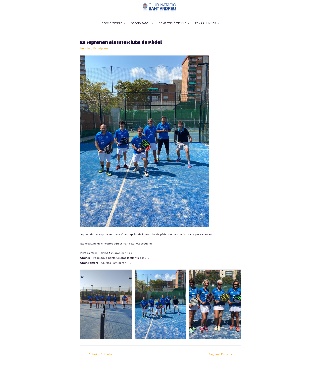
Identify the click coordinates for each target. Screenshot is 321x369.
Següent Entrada (222, 354)
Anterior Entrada (98, 354)
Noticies (85, 48)
